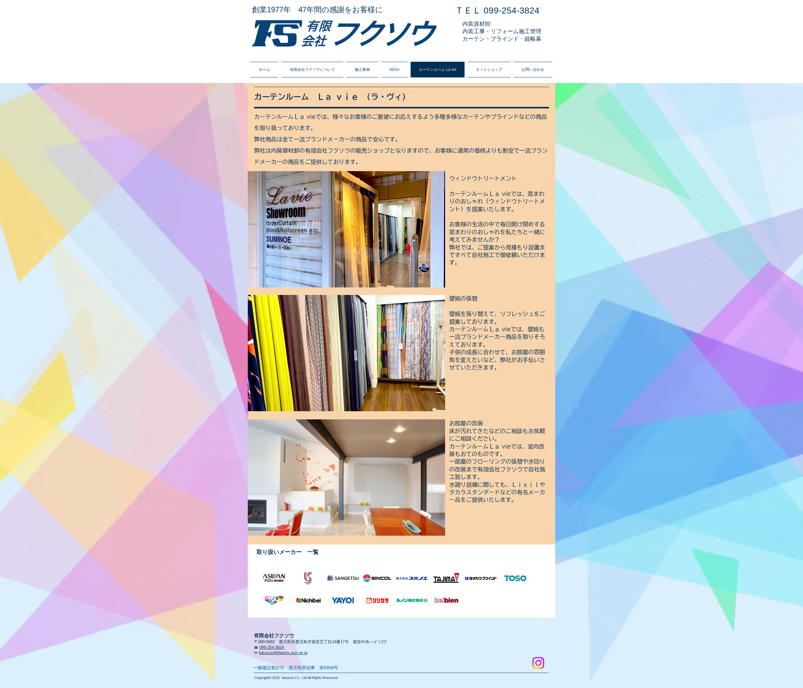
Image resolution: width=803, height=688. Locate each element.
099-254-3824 (271, 647)
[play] (432, 282)
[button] (346, 229)
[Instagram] (538, 663)
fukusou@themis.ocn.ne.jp (283, 652)
